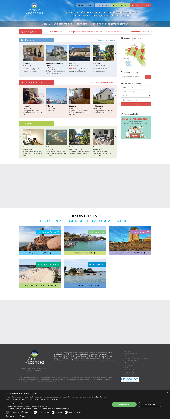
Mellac (91, 253)
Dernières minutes (63, 24)
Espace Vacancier (86, 5)
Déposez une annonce (141, 5)
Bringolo (32, 253)
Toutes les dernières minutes (103, 83)
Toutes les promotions (106, 40)
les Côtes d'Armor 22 (48, 232)
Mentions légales (130, 372)
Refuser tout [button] (150, 404)
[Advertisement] (85, 186)
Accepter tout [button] (124, 404)
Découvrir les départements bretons (109, 24)
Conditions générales (131, 370)
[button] (57, 416)
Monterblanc (76, 285)
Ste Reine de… (29, 285)
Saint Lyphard (40, 285)
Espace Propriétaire (121, 5)
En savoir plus (66, 408)
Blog (126, 367)
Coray (85, 253)
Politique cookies (130, 374)
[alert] (85, 404)
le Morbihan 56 (96, 264)
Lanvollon (39, 253)
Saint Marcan (139, 253)
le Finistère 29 (97, 232)
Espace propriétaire (131, 363)
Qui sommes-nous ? (131, 360)
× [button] (167, 392)
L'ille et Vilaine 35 (140, 232)
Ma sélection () (103, 5)
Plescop (84, 285)
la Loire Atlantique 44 (48, 264)
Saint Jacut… (92, 285)
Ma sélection (129, 365)
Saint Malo (129, 253)
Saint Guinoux (120, 253)
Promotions (81, 24)
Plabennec (79, 253)
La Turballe (50, 285)
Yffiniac (46, 253)
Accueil (46, 24)
